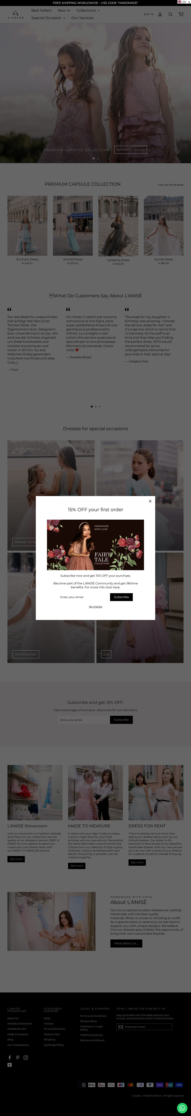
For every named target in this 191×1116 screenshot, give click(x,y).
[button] (184, 2)
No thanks (95, 606)
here (116, 587)
